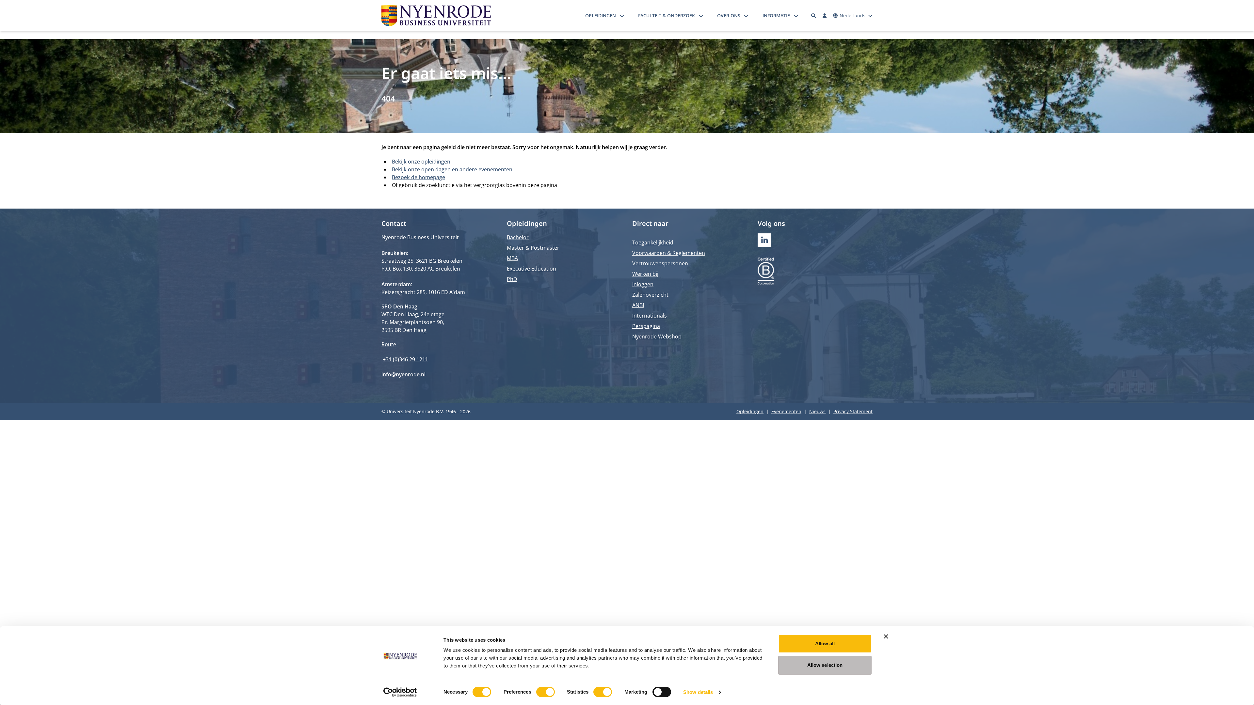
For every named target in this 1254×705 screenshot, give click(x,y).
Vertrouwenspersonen (660, 263)
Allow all (825, 643)
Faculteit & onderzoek (666, 15)
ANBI (638, 305)
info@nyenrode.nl (403, 374)
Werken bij (645, 273)
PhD (512, 279)
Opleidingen (600, 15)
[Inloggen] (825, 15)
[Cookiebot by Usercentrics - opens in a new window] (400, 692)
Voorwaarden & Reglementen (668, 253)
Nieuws (817, 411)
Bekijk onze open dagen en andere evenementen (452, 169)
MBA (512, 258)
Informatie (776, 15)
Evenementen (786, 411)
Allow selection (825, 665)
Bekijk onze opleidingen (421, 161)
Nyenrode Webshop (657, 336)
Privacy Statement (853, 411)
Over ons (728, 15)
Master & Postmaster (533, 247)
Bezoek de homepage (418, 177)
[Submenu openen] (622, 15)
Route (388, 344)
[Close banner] (886, 636)
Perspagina (646, 326)
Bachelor (518, 237)
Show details (698, 692)
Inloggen (642, 284)
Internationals (649, 315)
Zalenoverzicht (650, 294)
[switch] (545, 692)
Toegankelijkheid (652, 242)
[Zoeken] (814, 15)
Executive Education (531, 268)
